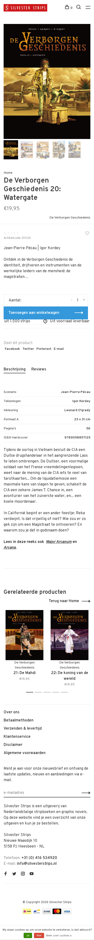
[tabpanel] (47, 81)
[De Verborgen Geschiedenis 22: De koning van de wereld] (69, 635)
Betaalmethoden (19, 720)
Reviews (38, 369)
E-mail (59, 349)
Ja (27, 936)
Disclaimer (13, 745)
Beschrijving (15, 369)
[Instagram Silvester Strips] (23, 874)
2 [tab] (40, 692)
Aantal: (15, 300)
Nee (39, 936)
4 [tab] (57, 692)
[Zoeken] (79, 8)
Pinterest (43, 349)
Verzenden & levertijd (23, 728)
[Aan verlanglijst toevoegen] (87, 234)
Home (8, 173)
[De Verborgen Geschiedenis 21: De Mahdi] (24, 635)
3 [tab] (48, 692)
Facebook (12, 349)
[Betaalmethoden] (27, 913)
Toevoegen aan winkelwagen (33, 313)
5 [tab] (66, 692)
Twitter (28, 349)
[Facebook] (5, 874)
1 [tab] (31, 692)
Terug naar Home (64, 601)
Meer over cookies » (59, 936)
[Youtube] (32, 874)
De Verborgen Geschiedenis (69, 218)
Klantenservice (17, 736)
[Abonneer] (84, 793)
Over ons (12, 712)
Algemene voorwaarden (25, 753)
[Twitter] (14, 874)
